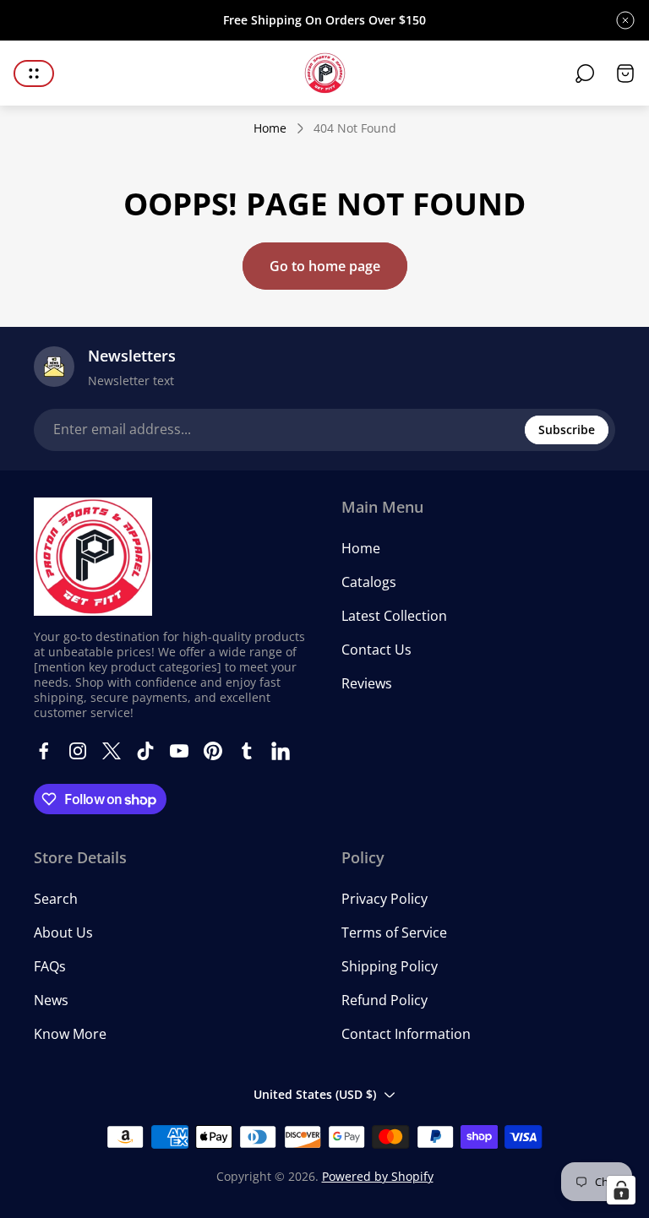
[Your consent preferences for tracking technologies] (621, 1190)
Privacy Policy (384, 898)
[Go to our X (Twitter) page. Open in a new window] (111, 751)
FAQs (50, 966)
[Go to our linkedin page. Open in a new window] (280, 751)
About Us (63, 932)
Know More (70, 1034)
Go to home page (325, 266)
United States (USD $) (315, 1094)
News (51, 1000)
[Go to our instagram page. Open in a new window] (78, 751)
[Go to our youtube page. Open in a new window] (179, 751)
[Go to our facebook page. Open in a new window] (44, 751)
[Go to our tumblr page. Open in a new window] (247, 751)
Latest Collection (394, 615)
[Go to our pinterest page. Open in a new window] (213, 751)
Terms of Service (394, 932)
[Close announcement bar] (625, 20)
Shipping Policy (389, 966)
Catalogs (368, 582)
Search (56, 898)
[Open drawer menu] (34, 73)
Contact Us (376, 649)
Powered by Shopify (378, 1176)
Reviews (366, 683)
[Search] (584, 73)
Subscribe (566, 429)
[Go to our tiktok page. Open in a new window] (145, 751)
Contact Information (406, 1034)
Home (270, 128)
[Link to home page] (93, 557)
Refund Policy (384, 1000)
